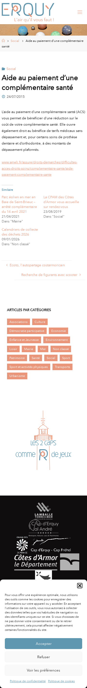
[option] (43, 441)
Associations (18, 322)
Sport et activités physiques (28, 367)
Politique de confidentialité (28, 681)
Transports (62, 367)
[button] (79, 585)
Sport (66, 358)
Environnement (57, 340)
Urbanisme (17, 376)
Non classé (61, 349)
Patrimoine (17, 358)
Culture (40, 322)
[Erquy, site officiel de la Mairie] (28, 12)
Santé (36, 358)
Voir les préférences (43, 670)
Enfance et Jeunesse (24, 340)
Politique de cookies (61, 681)
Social (15, 41)
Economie (58, 331)
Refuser (43, 657)
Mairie (28, 349)
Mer (43, 349)
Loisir (13, 349)
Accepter (43, 644)
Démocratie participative (26, 331)
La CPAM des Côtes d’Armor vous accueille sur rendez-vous (61, 202)
